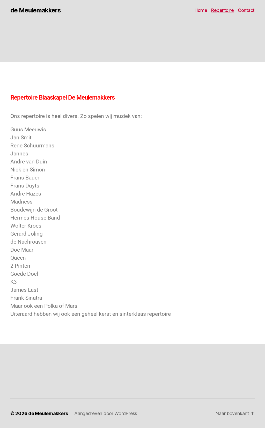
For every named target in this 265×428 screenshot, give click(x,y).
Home (201, 10)
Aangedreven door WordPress (105, 413)
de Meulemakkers (35, 10)
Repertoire (222, 10)
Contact (246, 10)
